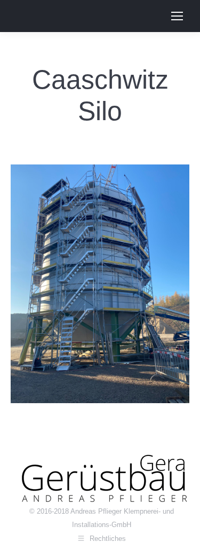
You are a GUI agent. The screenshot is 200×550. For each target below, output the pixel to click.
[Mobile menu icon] (177, 16)
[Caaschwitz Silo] (100, 283)
